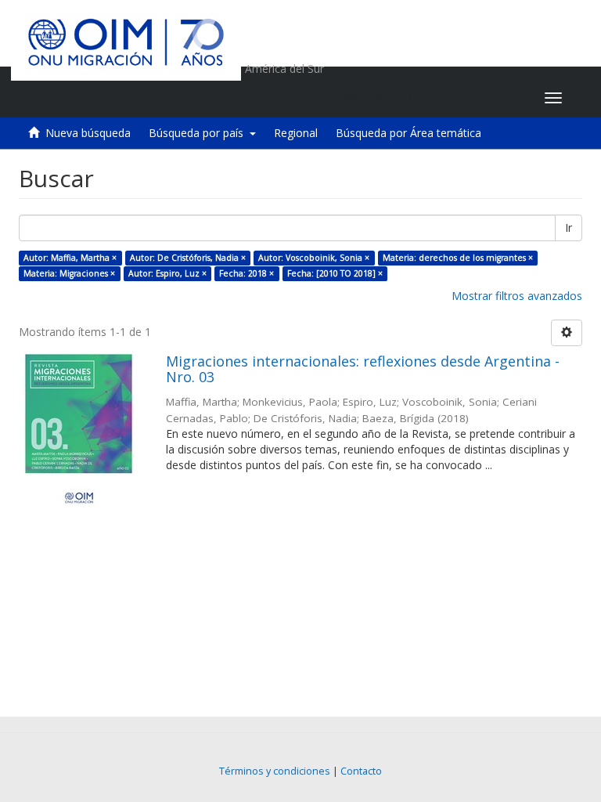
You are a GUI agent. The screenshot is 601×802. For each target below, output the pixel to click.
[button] (435, 97)
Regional (296, 132)
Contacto (361, 771)
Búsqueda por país (199, 132)
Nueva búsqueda (88, 132)
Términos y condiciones (274, 771)
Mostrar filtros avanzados (517, 295)
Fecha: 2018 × (246, 273)
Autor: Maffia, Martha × (70, 257)
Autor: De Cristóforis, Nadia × (188, 257)
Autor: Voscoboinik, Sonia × (313, 257)
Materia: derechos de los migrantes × (458, 257)
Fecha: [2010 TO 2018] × (335, 273)
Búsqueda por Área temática (408, 132)
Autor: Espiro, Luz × (167, 273)
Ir (568, 227)
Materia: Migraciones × (69, 273)
